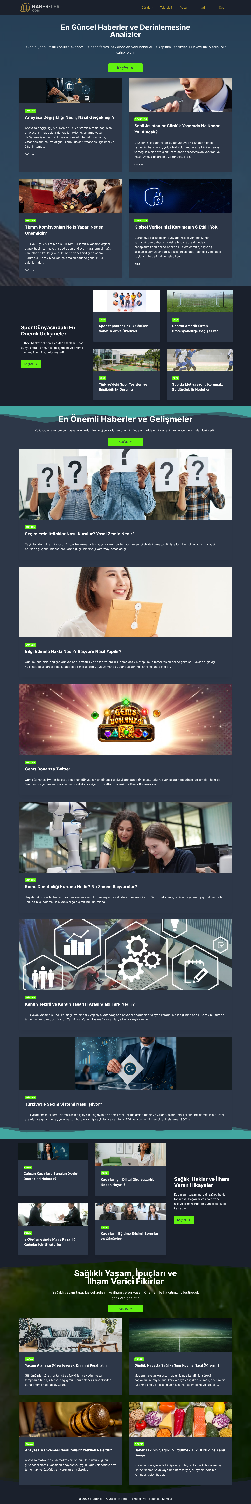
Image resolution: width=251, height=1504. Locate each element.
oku (28, 154)
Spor (222, 7)
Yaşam (184, 7)
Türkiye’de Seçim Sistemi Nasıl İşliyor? (63, 1104)
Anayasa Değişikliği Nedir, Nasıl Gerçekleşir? (70, 117)
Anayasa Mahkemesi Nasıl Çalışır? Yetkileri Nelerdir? (68, 1450)
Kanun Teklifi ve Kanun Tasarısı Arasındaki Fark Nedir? (80, 1004)
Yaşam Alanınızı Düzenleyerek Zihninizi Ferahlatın (66, 1365)
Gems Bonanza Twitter (47, 769)
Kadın (203, 7)
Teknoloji (166, 7)
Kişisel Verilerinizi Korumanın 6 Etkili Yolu (176, 227)
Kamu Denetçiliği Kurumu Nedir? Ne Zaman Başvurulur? (81, 886)
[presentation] (70, 90)
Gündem (147, 7)
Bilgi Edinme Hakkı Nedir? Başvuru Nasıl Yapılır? (73, 651)
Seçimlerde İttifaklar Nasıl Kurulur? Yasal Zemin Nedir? (80, 533)
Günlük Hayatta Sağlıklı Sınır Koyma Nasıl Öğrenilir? (177, 1365)
